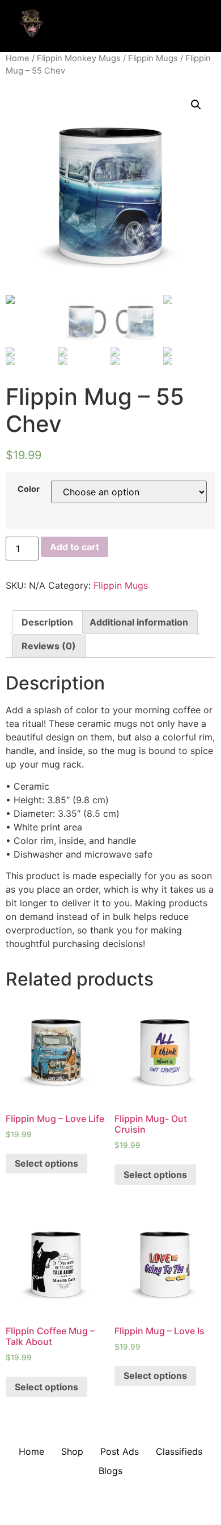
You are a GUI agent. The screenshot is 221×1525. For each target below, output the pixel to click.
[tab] (47, 622)
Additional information (139, 622)
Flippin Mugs (153, 58)
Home (17, 58)
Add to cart (74, 546)
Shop (72, 1451)
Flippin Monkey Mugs (79, 58)
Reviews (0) (49, 646)
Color (29, 489)
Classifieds (179, 1451)
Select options (46, 1163)
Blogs (110, 1470)
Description (47, 622)
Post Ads (119, 1451)
